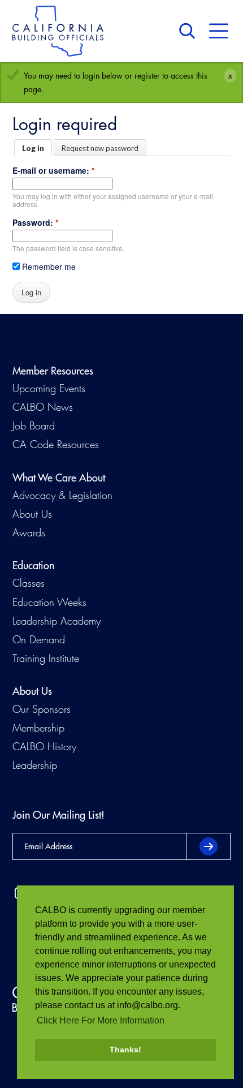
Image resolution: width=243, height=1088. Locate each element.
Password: (35, 222)
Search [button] (190, 31)
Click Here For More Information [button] (100, 1020)
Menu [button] (219, 31)
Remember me (48, 266)
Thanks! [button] (125, 1049)
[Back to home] (57, 31)
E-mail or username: (53, 170)
